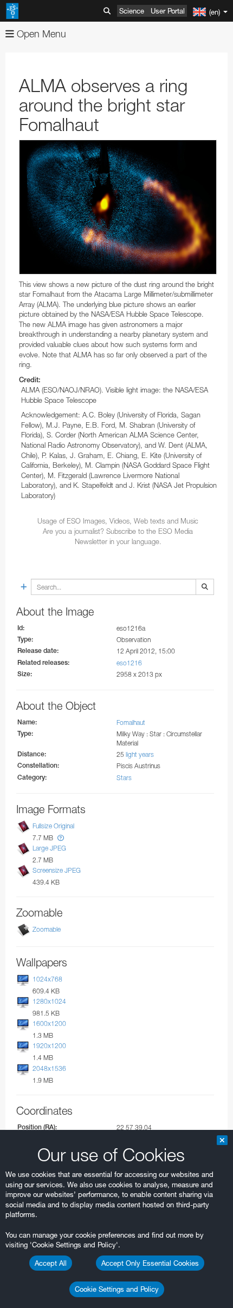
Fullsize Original (53, 826)
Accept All (51, 1263)
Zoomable (47, 929)
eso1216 (129, 663)
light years (140, 754)
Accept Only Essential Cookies (150, 1263)
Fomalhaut (130, 722)
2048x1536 (49, 1068)
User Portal (168, 10)
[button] (60, 838)
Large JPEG (49, 848)
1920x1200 (49, 1046)
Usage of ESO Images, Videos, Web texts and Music (117, 520)
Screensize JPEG (57, 870)
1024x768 (47, 979)
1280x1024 (49, 1001)
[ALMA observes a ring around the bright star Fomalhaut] (118, 207)
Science (131, 10)
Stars (124, 778)
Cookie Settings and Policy (117, 1289)
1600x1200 (49, 1023)
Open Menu (40, 34)
